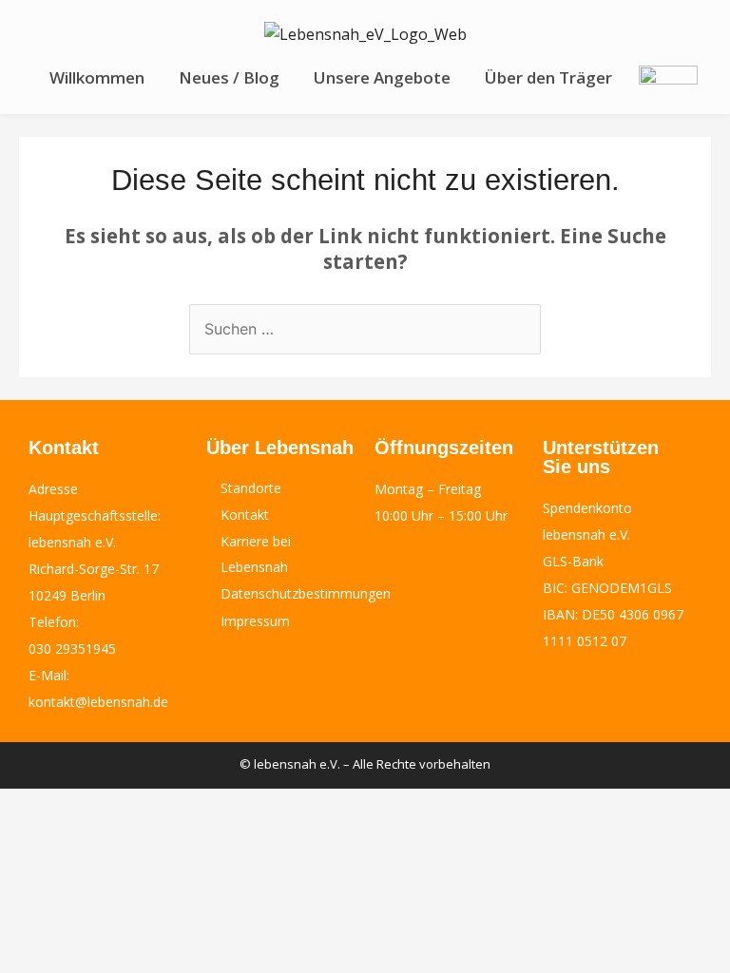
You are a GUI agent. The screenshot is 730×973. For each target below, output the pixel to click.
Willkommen (96, 77)
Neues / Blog (229, 77)
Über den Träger (548, 77)
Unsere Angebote (382, 77)
